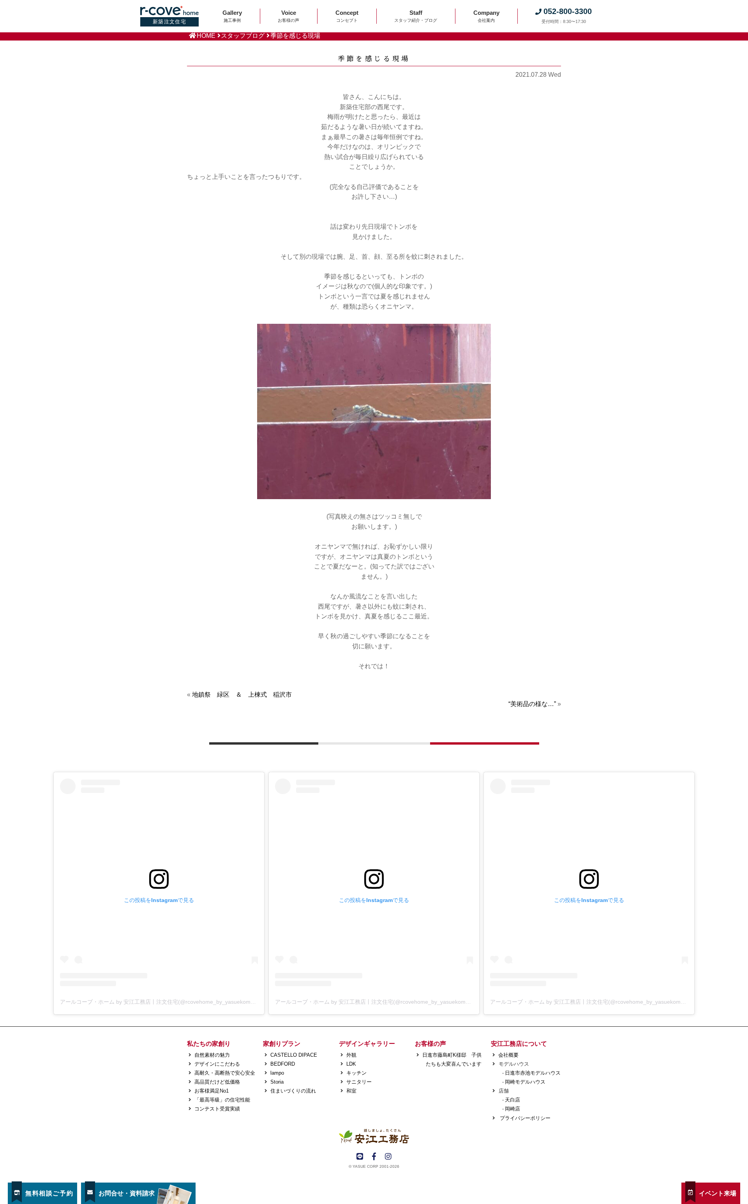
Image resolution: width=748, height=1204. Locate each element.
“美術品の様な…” (532, 704)
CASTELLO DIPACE (293, 1055)
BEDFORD (282, 1064)
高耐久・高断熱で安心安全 (224, 1073)
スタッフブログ (243, 35)
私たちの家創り (209, 1043)
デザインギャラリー (367, 1043)
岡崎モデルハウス (525, 1082)
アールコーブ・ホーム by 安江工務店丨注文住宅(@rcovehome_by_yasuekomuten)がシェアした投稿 (183, 1002)
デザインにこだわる (217, 1064)
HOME (206, 35)
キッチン (356, 1073)
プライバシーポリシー (524, 1118)
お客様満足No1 (211, 1091)
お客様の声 (430, 1043)
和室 (351, 1091)
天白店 (512, 1100)
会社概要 (508, 1055)
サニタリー (359, 1082)
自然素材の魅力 (212, 1055)
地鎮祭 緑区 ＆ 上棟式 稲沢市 (242, 694)
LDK (351, 1064)
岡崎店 (512, 1109)
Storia (277, 1082)
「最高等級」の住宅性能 (222, 1100)
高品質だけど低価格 (217, 1082)
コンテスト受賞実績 (217, 1109)
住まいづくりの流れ (293, 1091)
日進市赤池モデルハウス (533, 1073)
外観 (351, 1055)
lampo (277, 1073)
